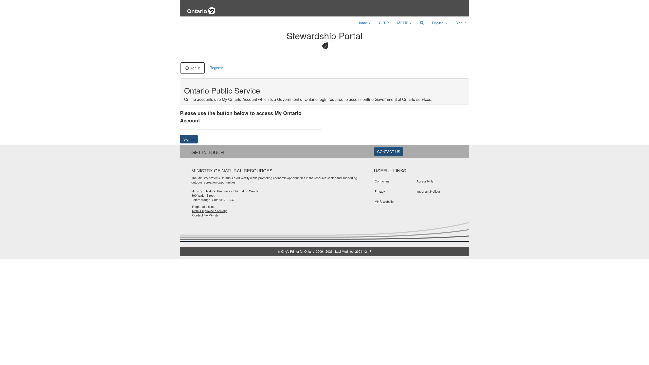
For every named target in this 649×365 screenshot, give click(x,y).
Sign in (461, 22)
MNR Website (384, 201)
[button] (421, 22)
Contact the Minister (206, 215)
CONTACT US (388, 151)
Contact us (382, 181)
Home (362, 22)
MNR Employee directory (209, 211)
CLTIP (384, 22)
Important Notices (429, 191)
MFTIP (403, 22)
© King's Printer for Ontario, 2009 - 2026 (305, 251)
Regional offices (203, 206)
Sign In (188, 139)
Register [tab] (216, 67)
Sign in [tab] (194, 67)
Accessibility (425, 181)
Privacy (380, 191)
